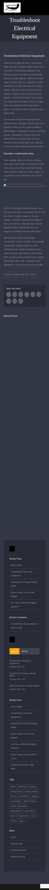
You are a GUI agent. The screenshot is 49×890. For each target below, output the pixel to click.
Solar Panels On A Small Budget (24, 686)
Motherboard (16, 811)
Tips (21, 821)
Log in (14, 837)
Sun (34, 816)
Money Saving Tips (19, 806)
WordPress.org (18, 856)
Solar (13, 816)
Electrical (22, 786)
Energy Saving (32, 791)
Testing (14, 821)
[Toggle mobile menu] (44, 8)
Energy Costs (16, 791)
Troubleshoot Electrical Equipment (20, 662)
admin (9, 274)
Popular (14, 651)
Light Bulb (24, 796)
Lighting (34, 796)
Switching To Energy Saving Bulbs (22, 674)
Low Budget (15, 801)
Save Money (30, 811)
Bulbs (13, 786)
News (33, 274)
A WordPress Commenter (23, 624)
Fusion (13, 796)
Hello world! (16, 565)
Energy (33, 786)
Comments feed (18, 850)
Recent (24, 651)
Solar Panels (23, 816)
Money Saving (30, 801)
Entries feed (16, 844)
